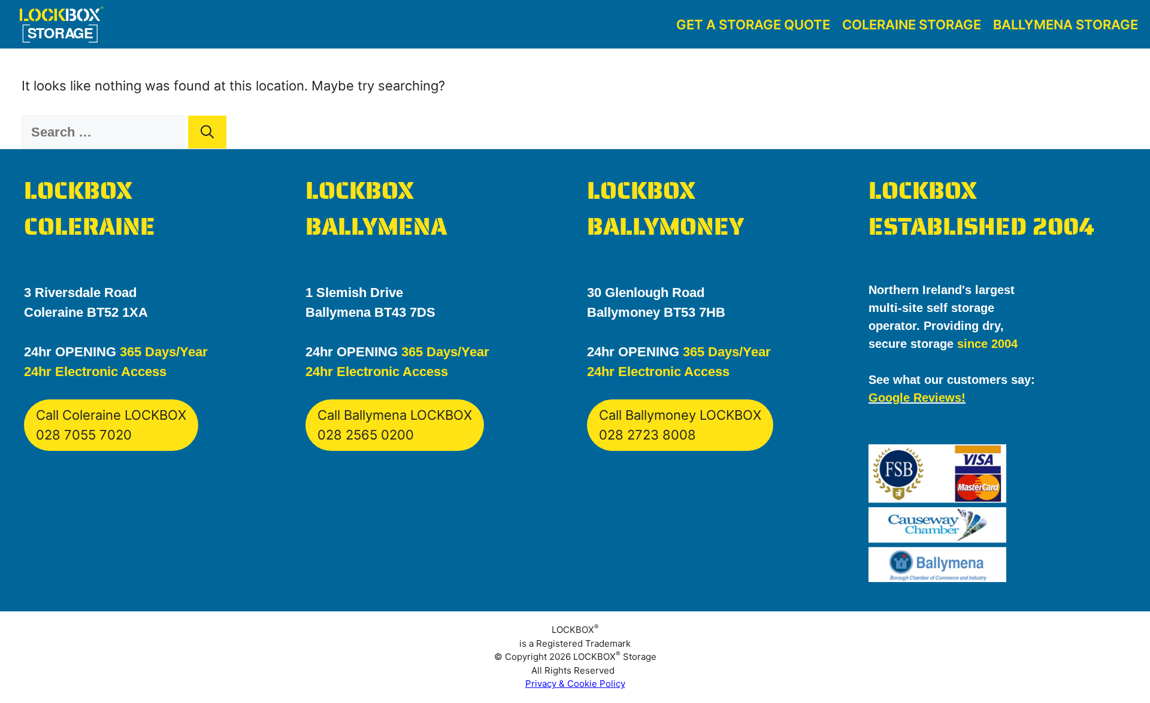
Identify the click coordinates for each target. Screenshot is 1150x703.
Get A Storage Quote (753, 24)
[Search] (207, 132)
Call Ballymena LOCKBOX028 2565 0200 (394, 425)
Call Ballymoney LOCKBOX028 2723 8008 (680, 425)
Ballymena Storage (1065, 24)
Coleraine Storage (911, 24)
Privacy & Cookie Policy (575, 683)
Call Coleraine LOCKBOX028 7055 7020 (111, 425)
